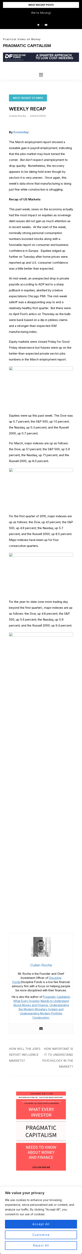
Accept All (41, 1224)
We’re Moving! (41, 13)
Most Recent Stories (28, 97)
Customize (41, 1234)
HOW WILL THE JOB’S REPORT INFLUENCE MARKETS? (24, 1054)
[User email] (41, 1029)
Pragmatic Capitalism (27, 45)
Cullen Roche (17, 115)
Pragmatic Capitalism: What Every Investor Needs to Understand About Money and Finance (41, 1001)
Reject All (41, 1245)
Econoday (21, 132)
